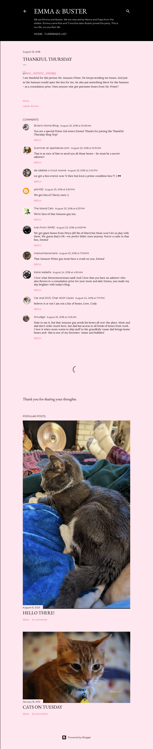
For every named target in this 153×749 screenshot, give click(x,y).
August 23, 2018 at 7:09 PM (74, 253)
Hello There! (38, 613)
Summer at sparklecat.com (52, 148)
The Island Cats (44, 208)
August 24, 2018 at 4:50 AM (68, 272)
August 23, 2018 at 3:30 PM (60, 189)
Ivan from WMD (44, 227)
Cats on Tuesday (42, 707)
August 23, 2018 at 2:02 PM (82, 170)
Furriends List (56, 34)
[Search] (128, 10)
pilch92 (38, 189)
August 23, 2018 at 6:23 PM (70, 208)
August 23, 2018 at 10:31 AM (86, 148)
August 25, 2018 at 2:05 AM (61, 317)
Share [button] (26, 100)
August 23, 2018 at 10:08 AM (75, 125)
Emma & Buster (60, 11)
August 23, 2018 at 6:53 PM (71, 227)
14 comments (39, 619)
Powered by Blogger (79, 737)
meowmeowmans (46, 253)
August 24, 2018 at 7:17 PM (89, 298)
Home (38, 34)
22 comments (40, 713)
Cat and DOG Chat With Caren (54, 298)
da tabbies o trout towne (50, 170)
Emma (35, 106)
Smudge (39, 317)
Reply (37, 140)
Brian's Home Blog (46, 125)
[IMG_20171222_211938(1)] (39, 73)
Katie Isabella (42, 272)
